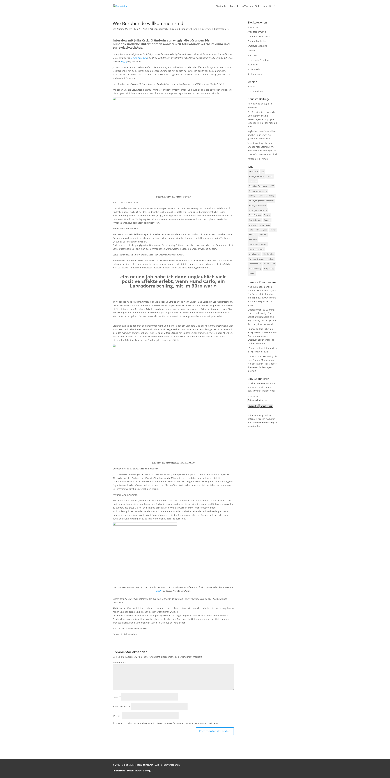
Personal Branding (256, 259)
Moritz (251, 356)
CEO (272, 186)
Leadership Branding (258, 60)
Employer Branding (191, 28)
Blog (232, 6)
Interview (206, 28)
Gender (251, 50)
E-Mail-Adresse (121, 706)
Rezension (253, 64)
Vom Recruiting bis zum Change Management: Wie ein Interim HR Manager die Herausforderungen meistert (262, 363)
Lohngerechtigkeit (256, 249)
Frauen (267, 215)
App (262, 171)
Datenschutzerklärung (139, 770)
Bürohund (175, 28)
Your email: (253, 396)
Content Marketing (257, 41)
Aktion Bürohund (139, 57)
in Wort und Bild (250, 6)
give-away (253, 225)
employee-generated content (261, 200)
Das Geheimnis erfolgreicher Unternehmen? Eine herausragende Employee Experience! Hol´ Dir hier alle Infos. (262, 119)
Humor (273, 229)
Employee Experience (258, 210)
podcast (271, 259)
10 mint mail (254, 348)
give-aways (265, 225)
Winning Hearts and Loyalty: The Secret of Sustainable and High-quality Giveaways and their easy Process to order (262, 297)
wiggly (124, 61)
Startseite (221, 6)
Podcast (251, 86)
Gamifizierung (255, 220)
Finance (251, 328)
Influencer (253, 234)
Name (117, 697)
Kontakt (267, 6)
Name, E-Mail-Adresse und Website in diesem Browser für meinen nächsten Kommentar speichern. (167, 723)
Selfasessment (255, 263)
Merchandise (254, 254)
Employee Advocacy (257, 205)
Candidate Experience (259, 36)
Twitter (252, 273)
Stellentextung (255, 74)
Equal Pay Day (255, 215)
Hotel (251, 229)
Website (117, 716)
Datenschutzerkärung (263, 422)
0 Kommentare (221, 28)
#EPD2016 (253, 171)
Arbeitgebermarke (159, 28)
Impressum (119, 770)
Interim (263, 234)
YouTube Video (255, 91)
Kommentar (120, 662)
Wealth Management (258, 286)
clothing (252, 195)
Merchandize (268, 254)
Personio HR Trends (258, 158)
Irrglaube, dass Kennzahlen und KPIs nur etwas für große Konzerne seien (262, 135)
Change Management (258, 191)
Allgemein (253, 27)
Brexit (270, 176)
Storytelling (269, 268)
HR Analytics (261, 229)
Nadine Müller (124, 28)
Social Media (254, 69)
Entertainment (255, 309)
